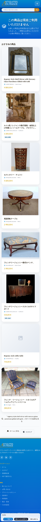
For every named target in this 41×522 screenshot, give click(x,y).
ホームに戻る (14, 431)
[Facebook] (2, 457)
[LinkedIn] (6, 457)
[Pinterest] (10, 457)
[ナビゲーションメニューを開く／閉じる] (37, 4)
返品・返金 (5, 501)
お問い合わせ (6, 489)
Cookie (4, 515)
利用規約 (5, 498)
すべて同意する (8, 519)
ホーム (4, 467)
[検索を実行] (36, 10)
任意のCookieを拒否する (21, 519)
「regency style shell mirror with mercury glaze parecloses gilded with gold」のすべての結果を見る (22, 418)
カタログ (29, 432)
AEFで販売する (7, 476)
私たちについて (7, 486)
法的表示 (5, 495)
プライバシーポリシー (9, 492)
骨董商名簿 (5, 473)
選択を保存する (34, 519)
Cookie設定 (5, 505)
